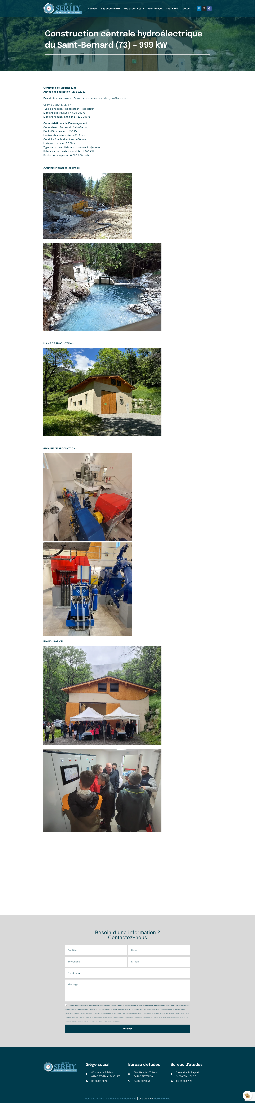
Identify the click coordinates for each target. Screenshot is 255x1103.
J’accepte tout (202, 1081)
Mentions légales (94, 1098)
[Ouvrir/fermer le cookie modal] (247, 1095)
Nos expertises (133, 8)
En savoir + (239, 1081)
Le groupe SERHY (110, 8)
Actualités (172, 8)
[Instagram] (204, 8)
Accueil (92, 8)
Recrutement (155, 8)
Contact (186, 8)
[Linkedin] (199, 8)
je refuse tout (221, 1081)
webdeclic (224, 1086)
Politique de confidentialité (121, 1098)
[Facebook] (209, 8)
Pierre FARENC (162, 1098)
